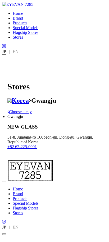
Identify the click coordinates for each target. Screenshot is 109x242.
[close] (4, 234)
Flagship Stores (25, 32)
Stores (18, 37)
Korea (20, 100)
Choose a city (20, 111)
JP (4, 51)
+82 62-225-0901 (22, 146)
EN (16, 51)
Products (20, 23)
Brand (18, 18)
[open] (4, 181)
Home (18, 13)
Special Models (25, 27)
